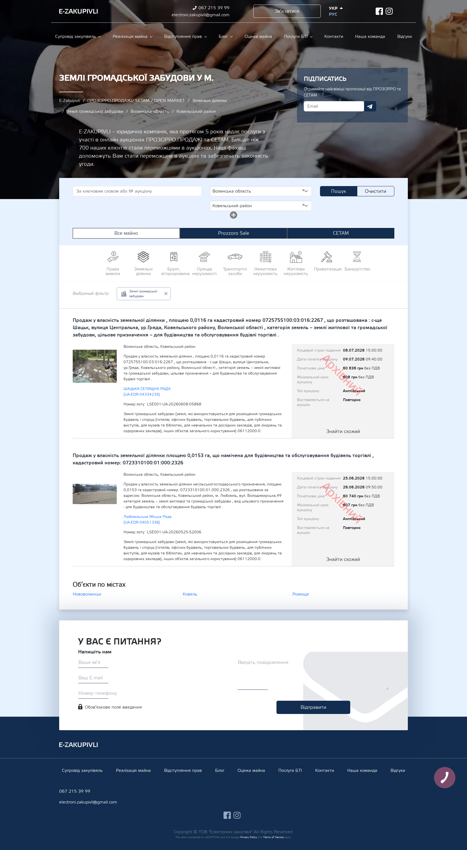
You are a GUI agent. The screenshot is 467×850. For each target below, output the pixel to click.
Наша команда (370, 36)
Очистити (375, 191)
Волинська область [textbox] (258, 191)
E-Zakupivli (69, 100)
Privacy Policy (248, 837)
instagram (389, 11)
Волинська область (150, 111)
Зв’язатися (287, 11)
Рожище (300, 594)
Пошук (338, 191)
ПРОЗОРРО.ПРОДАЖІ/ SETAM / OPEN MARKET (136, 100)
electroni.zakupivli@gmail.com (200, 15)
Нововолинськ (87, 594)
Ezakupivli (78, 11)
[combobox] (261, 191)
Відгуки (404, 36)
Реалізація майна (130, 36)
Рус (333, 14)
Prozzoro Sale (233, 233)
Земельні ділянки (209, 100)
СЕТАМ (341, 233)
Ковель (190, 594)
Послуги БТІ (296, 36)
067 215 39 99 (213, 8)
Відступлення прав (183, 36)
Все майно (126, 233)
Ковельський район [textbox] (258, 206)
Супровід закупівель (75, 36)
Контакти (333, 36)
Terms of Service (273, 837)
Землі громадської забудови (94, 111)
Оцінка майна (258, 36)
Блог (223, 36)
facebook (379, 11)
